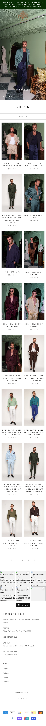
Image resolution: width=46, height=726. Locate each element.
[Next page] (35, 560)
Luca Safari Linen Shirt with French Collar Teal (34, 432)
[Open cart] (43, 17)
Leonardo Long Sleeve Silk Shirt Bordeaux (12, 378)
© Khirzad (23, 698)
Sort (22, 116)
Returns (6, 673)
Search (5, 669)
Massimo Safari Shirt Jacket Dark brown (34, 543)
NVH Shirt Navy (12, 272)
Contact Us (7, 681)
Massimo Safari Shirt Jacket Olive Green (12, 543)
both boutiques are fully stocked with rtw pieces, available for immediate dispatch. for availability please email (23, 5)
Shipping (6, 677)
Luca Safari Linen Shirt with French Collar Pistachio (12, 432)
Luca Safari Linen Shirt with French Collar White (34, 378)
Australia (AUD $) (21, 693)
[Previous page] (11, 560)
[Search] (38, 17)
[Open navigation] (3, 17)
